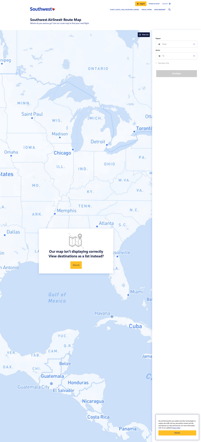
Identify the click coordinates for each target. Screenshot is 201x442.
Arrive (158, 50)
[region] (177, 427)
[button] (140, 3)
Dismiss (177, 433)
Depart (158, 38)
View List (145, 35)
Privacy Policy (176, 428)
